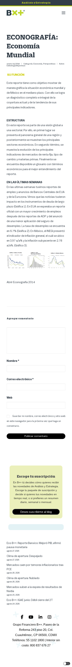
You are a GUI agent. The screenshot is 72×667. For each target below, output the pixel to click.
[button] (63, 13)
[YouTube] (31, 617)
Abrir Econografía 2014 (21, 282)
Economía (37, 64)
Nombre (13, 361)
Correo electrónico (20, 379)
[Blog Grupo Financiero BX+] (16, 13)
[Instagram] (49, 617)
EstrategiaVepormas (16, 66)
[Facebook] (22, 617)
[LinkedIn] (41, 617)
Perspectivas (49, 64)
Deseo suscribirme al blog (36, 511)
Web (9, 397)
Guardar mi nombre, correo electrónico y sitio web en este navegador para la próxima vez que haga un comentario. (36, 421)
